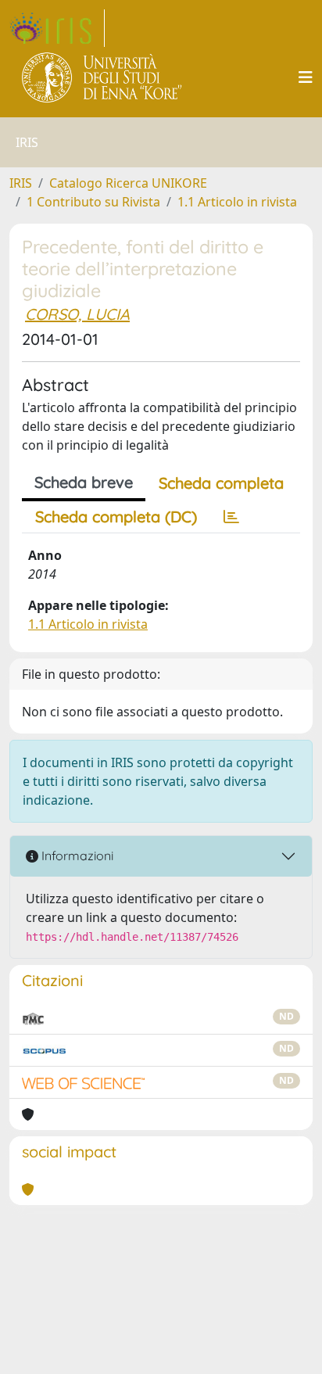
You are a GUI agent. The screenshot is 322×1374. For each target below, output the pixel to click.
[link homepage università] (102, 77)
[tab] (231, 516)
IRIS (20, 183)
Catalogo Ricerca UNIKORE (128, 183)
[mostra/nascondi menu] (306, 77)
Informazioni (75, 855)
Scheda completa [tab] (221, 483)
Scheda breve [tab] (83, 482)
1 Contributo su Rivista (93, 201)
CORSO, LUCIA (77, 314)
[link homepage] (57, 28)
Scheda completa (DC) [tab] (116, 516)
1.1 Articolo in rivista (237, 201)
